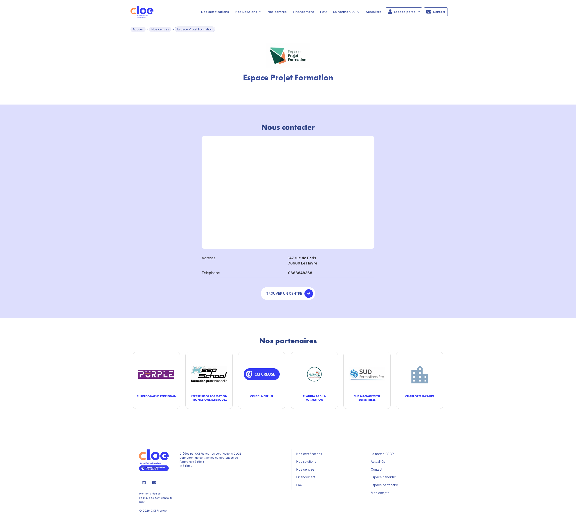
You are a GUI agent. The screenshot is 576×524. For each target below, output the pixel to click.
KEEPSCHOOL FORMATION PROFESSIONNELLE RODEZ (209, 397)
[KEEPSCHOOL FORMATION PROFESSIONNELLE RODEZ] (209, 374)
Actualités (374, 12)
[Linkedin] (143, 482)
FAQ (323, 12)
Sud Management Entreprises (367, 397)
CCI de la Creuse (261, 396)
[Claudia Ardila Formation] (314, 374)
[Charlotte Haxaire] (420, 374)
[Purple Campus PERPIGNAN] (156, 374)
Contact (439, 12)
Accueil (138, 29)
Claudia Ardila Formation (314, 397)
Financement (303, 12)
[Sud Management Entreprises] (367, 374)
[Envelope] (154, 482)
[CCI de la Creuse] (262, 374)
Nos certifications (215, 12)
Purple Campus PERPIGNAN (156, 396)
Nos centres (277, 12)
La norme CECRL (346, 12)
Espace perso (405, 12)
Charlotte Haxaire (419, 396)
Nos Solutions (246, 12)
